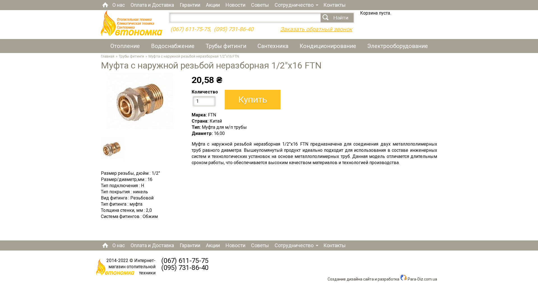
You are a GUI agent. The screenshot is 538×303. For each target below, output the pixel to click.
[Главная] (131, 34)
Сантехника (273, 46)
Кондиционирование (328, 46)
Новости (235, 5)
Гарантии (190, 5)
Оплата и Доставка (152, 5)
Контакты (334, 5)
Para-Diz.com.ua (422, 279)
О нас (118, 5)
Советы (260, 5)
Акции (213, 5)
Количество (205, 92)
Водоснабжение (172, 46)
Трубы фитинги (226, 46)
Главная (105, 4)
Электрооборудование (397, 46)
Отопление (125, 46)
